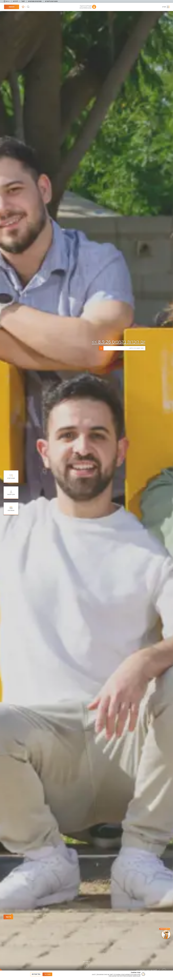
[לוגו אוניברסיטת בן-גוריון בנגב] (88, 7)
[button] (166, 7)
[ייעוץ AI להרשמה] (165, 934)
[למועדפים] (23, 7)
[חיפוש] (28, 7)
